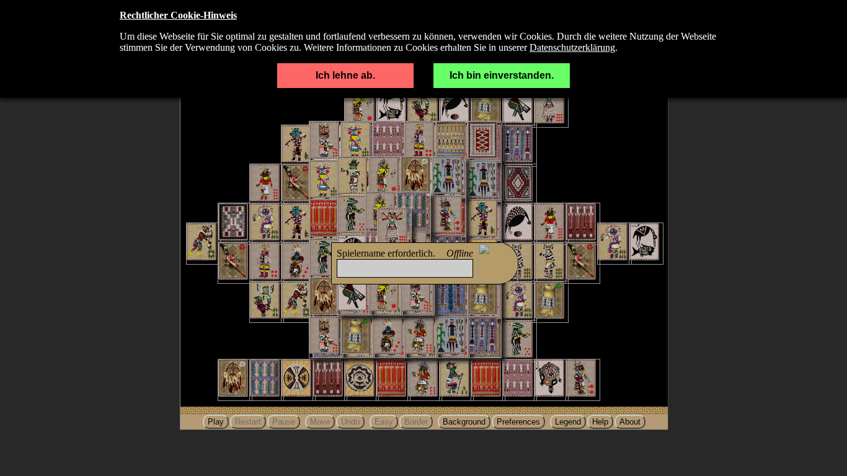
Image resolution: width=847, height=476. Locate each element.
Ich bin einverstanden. (502, 75)
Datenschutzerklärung (572, 47)
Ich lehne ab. (345, 75)
